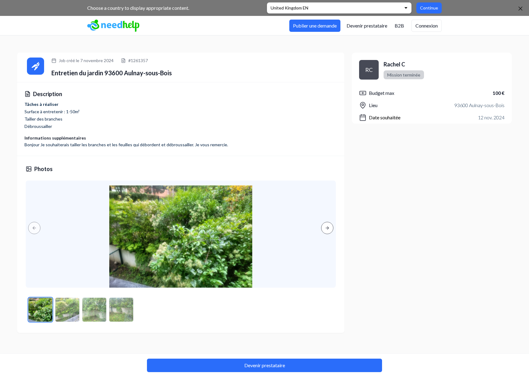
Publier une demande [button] (315, 25)
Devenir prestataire (264, 365)
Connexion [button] (426, 25)
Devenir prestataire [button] (367, 25)
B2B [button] (399, 25)
